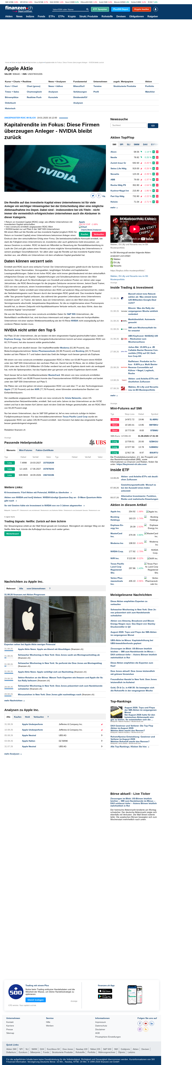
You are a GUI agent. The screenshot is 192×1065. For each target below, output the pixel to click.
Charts (84, 230)
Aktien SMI (11, 1049)
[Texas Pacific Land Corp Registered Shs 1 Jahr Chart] (151, 568)
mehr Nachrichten (13, 700)
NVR (37, 389)
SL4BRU (154, 419)
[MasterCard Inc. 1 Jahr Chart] (151, 535)
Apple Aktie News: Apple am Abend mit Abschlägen (44, 649)
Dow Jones (68, 1049)
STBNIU (154, 430)
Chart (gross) (33, 86)
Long (10, 463)
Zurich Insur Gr (118, 163)
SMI (6, 2)
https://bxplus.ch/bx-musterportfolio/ (127, 270)
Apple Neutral (29, 735)
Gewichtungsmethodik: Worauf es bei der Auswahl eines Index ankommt (138, 488)
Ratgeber (152, 16)
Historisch (10, 108)
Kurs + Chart (11, 86)
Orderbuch (10, 103)
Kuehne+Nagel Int (120, 190)
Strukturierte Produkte (124, 86)
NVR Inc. (115, 558)
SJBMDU (153, 447)
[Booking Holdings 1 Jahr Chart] (151, 518)
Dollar (133, 2)
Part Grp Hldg (117, 196)
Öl (149, 2)
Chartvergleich (34, 92)
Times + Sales (12, 92)
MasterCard (54, 375)
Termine (97, 86)
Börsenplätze (11, 97)
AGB (97, 1033)
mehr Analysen (12, 754)
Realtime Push (34, 97)
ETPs (61, 16)
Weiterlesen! (12, 533)
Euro (67, 2)
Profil (96, 92)
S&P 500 (71, 314)
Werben (50, 1026)
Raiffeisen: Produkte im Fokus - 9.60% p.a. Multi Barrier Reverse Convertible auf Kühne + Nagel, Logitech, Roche (142, 367)
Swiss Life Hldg (118, 168)
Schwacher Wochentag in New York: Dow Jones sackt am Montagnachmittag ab (59, 655)
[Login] (155, 9)
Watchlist (150, 92)
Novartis (115, 174)
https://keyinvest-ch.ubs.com (132, 464)
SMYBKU (153, 425)
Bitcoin (117, 2)
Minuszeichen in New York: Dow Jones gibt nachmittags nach (49, 694)
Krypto (72, 16)
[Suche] (87, 9)
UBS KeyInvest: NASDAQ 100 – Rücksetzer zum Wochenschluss (143, 339)
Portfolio (149, 86)
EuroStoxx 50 (53, 1049)
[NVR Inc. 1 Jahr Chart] (152, 558)
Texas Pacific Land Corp (75, 416)
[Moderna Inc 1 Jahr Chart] (151, 543)
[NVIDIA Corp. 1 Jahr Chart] (151, 551)
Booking (80, 351)
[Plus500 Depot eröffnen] (22, 11)
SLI (27, 1049)
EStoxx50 (84, 2)
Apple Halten (28, 741)
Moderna (64, 347)
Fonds (41, 16)
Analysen (53, 92)
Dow (36, 2)
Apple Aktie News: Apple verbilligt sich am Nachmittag (46, 672)
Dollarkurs (11, 1052)
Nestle (114, 157)
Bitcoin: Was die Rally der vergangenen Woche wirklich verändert (143, 311)
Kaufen (84, 234)
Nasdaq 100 (81, 1049)
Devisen (121, 16)
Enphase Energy (12, 339)
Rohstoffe (107, 16)
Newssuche (119, 119)
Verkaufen (99, 234)
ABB (113, 179)
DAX (51, 2)
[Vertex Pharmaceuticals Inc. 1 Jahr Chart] (151, 580)
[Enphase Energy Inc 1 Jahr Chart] (151, 527)
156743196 (48, 475)
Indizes (30, 16)
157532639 (48, 462)
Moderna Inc (117, 543)
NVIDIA (74, 320)
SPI (21, 2)
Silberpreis (35, 1052)
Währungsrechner (106, 1052)
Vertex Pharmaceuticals (44, 351)
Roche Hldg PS (118, 185)
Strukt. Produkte (88, 16)
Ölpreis (121, 1052)
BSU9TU (154, 452)
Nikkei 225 (95, 1049)
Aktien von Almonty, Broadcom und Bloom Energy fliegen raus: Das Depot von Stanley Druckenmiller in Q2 (133, 624)
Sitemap (10, 1033)
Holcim (114, 202)
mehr (113, 207)
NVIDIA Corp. (117, 551)
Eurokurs (23, 1052)
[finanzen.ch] (19, 7)
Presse (9, 1029)
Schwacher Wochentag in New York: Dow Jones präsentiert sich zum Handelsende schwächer (133, 612)
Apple (82, 222)
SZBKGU (153, 441)
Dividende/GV (80, 97)
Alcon (114, 152)
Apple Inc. (116, 511)
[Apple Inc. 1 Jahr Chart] (152, 511)
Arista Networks (73, 398)
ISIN (24, 74)
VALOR (8, 74)
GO (153, 125)
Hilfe (48, 1022)
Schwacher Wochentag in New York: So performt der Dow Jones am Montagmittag (60, 663)
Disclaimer (100, 1029)
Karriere (10, 1026)
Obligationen (136, 16)
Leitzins (131, 1052)
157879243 (48, 469)
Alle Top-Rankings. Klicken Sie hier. (129, 746)
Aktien (9, 16)
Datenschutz (101, 1026)
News (19, 16)
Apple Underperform (32, 724)
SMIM (34, 1049)
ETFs (52, 16)
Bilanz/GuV (79, 86)
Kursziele (53, 97)
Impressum (100, 1022)
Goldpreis (125, 1049)
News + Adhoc (55, 86)
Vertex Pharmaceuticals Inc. (117, 581)
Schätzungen (80, 92)
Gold (101, 2)
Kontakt (10, 1022)
